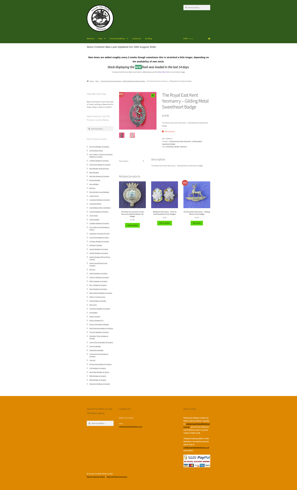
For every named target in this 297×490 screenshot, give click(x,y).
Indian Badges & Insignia (98, 273)
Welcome (90, 38)
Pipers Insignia (94, 316)
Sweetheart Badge (172, 146)
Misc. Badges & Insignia (98, 285)
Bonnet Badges (94, 180)
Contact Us (136, 38)
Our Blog (148, 38)
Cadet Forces (94, 196)
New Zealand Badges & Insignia (100, 293)
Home (92, 81)
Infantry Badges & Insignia (99, 277)
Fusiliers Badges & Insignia (99, 241)
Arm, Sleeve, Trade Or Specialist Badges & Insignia (101, 155)
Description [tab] (123, 161)
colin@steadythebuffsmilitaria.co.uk (130, 427)
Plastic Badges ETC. (96, 320)
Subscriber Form (164, 72)
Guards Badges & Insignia (98, 249)
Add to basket (132, 225)
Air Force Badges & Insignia (99, 147)
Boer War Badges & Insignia (99, 176)
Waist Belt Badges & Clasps (99, 372)
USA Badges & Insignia (97, 368)
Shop (100, 38)
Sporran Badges (95, 346)
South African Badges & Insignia (101, 342)
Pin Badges (93, 313)
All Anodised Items (96, 151)
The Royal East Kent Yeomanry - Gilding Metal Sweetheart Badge (123, 81)
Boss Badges (94, 184)
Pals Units (93, 305)
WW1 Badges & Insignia (97, 376)
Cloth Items (93, 216)
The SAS (92, 360)
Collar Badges (94, 219)
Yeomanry (183, 146)
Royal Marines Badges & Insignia (101, 328)
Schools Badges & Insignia (99, 332)
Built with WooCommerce (117, 477)
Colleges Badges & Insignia (99, 223)
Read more (197, 223)
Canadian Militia (95, 204)
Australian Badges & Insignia (100, 165)
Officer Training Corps (97, 297)
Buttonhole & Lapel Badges (99, 192)
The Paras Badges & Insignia (99, 309)
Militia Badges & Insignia (98, 281)
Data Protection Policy (96, 477)
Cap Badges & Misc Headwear (100, 208)
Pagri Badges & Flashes (97, 301)
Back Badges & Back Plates (99, 168)
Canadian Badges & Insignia (99, 200)
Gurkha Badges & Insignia (98, 253)
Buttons (92, 188)
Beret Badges (94, 172)
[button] (153, 95)
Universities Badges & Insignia (100, 364)
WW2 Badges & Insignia (97, 380)
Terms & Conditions (117, 38)
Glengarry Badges (95, 245)
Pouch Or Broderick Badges (99, 324)
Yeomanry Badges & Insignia (99, 384)
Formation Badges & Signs (99, 237)
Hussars (92, 269)
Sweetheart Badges (96, 350)
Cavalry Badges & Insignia (98, 212)
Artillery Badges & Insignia (99, 161)
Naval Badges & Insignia (98, 289)
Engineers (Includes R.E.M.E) (99, 233)
